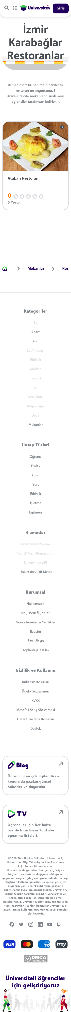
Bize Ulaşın (35, 641)
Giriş (61, 8)
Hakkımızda (35, 604)
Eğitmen (35, 512)
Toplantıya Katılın (35, 650)
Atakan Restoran (23, 179)
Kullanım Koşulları (35, 682)
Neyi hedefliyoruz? (35, 613)
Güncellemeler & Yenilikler (35, 622)
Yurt (35, 341)
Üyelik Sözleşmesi (35, 691)
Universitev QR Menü (36, 572)
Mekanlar (36, 425)
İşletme (35, 503)
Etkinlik (35, 494)
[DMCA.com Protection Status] (36, 958)
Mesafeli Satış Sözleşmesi (35, 710)
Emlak (35, 466)
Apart (35, 332)
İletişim (35, 631)
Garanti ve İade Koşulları (35, 719)
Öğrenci (35, 457)
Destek (35, 728)
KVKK (36, 701)
